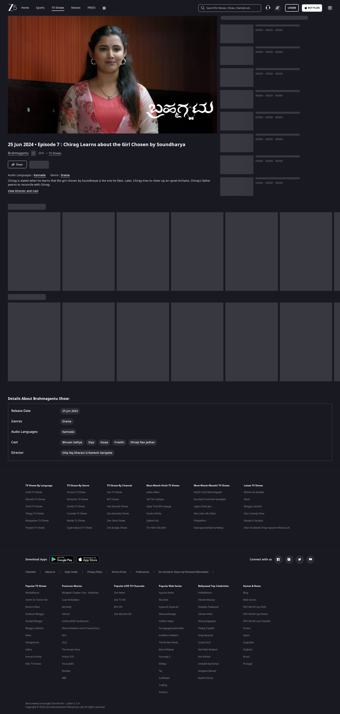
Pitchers (163, 692)
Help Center (71, 572)
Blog (245, 593)
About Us (50, 572)
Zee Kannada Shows (118, 513)
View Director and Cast (23, 191)
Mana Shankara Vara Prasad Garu (80, 628)
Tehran (66, 614)
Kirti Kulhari (204, 657)
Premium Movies (72, 586)
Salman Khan (205, 614)
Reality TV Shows (76, 520)
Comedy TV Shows (77, 513)
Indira (28, 649)
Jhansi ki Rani (32, 607)
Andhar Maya (166, 621)
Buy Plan (314, 8)
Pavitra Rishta (153, 513)
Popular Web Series (170, 586)
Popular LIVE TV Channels (129, 586)
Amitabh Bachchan (208, 664)
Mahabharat (32, 593)
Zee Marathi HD (123, 614)
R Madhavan (205, 593)
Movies (76, 8)
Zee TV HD (120, 600)
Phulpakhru (200, 520)
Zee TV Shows (114, 492)
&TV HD (118, 607)
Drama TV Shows (76, 492)
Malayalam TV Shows (37, 520)
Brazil (246, 657)
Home (25, 8)
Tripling (163, 685)
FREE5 (92, 8)
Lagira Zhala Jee (202, 506)
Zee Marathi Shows (117, 506)
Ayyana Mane (166, 593)
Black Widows (166, 649)
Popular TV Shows (35, 586)
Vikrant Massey (206, 600)
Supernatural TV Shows (79, 528)
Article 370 (68, 657)
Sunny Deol (204, 642)
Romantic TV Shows (77, 499)
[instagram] (289, 559)
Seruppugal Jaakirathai (171, 628)
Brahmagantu (18, 153)
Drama (65, 175)
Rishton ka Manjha (254, 492)
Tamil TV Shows (33, 506)
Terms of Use (119, 572)
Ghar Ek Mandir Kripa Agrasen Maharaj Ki (267, 528)
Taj (160, 671)
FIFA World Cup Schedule (257, 621)
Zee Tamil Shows (116, 520)
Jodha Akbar (153, 492)
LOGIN (292, 8)
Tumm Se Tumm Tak (36, 600)
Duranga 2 (164, 657)
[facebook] (278, 559)
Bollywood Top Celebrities (213, 586)
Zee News (119, 593)
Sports (40, 8)
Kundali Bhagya (33, 621)
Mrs (64, 635)
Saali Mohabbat (70, 600)
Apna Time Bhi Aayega (158, 506)
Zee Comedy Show (254, 513)
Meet (247, 499)
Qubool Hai (152, 520)
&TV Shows (113, 499)
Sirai (64, 642)
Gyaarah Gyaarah (168, 607)
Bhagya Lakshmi (253, 506)
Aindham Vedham (168, 635)
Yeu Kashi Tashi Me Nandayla (210, 499)
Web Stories (249, 600)
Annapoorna (32, 642)
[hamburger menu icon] (330, 8)
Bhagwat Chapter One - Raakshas (80, 593)
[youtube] (310, 559)
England (247, 649)
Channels (30, 572)
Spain (246, 635)
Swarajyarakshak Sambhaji (208, 528)
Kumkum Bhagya (34, 614)
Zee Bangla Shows (117, 528)
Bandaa (66, 671)
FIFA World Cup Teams (255, 614)
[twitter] (300, 559)
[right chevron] (336, 251)
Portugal (247, 664)
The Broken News (168, 642)
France (247, 628)
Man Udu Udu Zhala (205, 513)
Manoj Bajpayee (207, 621)
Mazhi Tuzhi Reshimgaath (208, 492)
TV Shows (58, 8)
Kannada (40, 175)
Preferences (142, 572)
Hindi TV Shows (33, 492)
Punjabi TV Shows (35, 528)
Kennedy (66, 607)
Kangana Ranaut (207, 671)
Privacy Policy (94, 572)
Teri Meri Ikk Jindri (156, 528)
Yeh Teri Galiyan (155, 499)
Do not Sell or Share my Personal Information (183, 572)
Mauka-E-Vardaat (253, 520)
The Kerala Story (71, 649)
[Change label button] (277, 8)
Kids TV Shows (33, 664)
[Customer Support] (268, 8)
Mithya (162, 664)
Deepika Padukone (208, 607)
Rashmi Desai (205, 678)
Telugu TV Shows (34, 513)
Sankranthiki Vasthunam (75, 621)
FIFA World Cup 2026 (254, 607)
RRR (64, 678)
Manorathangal (167, 614)
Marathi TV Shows (35, 499)
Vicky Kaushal (205, 635)
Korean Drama (33, 657)
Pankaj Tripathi (206, 628)
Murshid (163, 600)
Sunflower (164, 678)
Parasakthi (68, 664)
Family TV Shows (76, 506)
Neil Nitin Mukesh (207, 649)
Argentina (248, 642)
